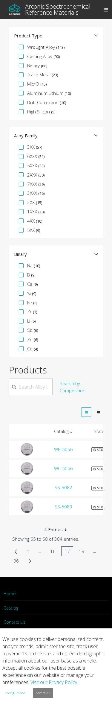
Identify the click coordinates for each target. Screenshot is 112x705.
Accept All (43, 693)
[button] (56, 35)
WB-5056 (63, 449)
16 (54, 552)
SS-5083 (63, 507)
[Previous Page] (15, 551)
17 (69, 552)
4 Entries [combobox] (53, 529)
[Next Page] (30, 561)
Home (10, 593)
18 (83, 552)
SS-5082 (63, 487)
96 (17, 562)
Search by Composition (72, 386)
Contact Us (15, 622)
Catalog (11, 608)
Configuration (15, 693)
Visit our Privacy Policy (53, 682)
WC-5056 (63, 468)
